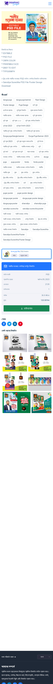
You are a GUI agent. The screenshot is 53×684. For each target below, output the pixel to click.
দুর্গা (25, 183)
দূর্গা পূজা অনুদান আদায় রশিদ (25, 141)
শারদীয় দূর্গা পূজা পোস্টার (10, 146)
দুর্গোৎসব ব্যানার (7, 110)
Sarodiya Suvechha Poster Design (17, 240)
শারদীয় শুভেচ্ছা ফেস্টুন (27, 146)
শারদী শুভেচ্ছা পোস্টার (21, 214)
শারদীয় (41, 167)
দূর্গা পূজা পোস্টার (43, 152)
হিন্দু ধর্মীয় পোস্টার (42, 178)
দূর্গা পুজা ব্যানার (37, 115)
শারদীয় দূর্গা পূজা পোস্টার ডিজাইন (12, 131)
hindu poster (38, 162)
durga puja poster (10, 203)
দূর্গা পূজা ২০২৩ (16, 121)
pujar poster (8, 193)
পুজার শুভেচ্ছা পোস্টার (9, 224)
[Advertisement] (27, 638)
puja (5, 162)
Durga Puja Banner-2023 (38, 136)
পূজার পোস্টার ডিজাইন (24, 188)
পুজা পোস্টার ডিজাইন (36, 183)
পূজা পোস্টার (24, 172)
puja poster (15, 162)
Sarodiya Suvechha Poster (14, 235)
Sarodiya (24, 229)
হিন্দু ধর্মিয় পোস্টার (8, 178)
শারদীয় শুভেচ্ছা (7, 167)
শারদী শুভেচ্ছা (7, 214)
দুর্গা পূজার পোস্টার (8, 188)
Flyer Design (40, 100)
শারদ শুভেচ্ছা (31, 152)
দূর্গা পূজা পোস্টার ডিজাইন (32, 121)
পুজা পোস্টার (35, 172)
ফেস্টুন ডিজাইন (29, 219)
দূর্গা (40, 146)
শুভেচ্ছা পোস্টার (7, 157)
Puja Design (23, 105)
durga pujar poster (10, 198)
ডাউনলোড (27, 308)
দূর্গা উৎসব (40, 141)
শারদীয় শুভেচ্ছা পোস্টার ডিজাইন (25, 167)
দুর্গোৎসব (36, 157)
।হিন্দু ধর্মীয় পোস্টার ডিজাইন (11, 183)
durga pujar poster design (33, 198)
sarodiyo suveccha (10, 209)
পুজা (15, 172)
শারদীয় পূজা (6, 172)
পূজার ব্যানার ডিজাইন (36, 110)
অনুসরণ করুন (23, 255)
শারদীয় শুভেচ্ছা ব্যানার (22, 115)
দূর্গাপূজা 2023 (7, 126)
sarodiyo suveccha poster (33, 209)
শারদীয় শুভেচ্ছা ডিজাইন (10, 229)
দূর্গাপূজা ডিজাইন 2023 (23, 126)
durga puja (7, 100)
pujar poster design (25, 193)
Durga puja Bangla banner (13, 136)
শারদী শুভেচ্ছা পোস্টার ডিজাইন (12, 219)
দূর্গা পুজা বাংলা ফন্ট (17, 152)
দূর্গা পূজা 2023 (7, 141)
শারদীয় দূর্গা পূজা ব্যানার (33, 131)
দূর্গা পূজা (5, 121)
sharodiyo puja (40, 203)
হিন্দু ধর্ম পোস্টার (42, 219)
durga (46, 157)
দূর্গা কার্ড (5, 152)
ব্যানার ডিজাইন (39, 188)
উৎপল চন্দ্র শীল (15, 251)
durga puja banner (23, 100)
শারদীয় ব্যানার (7, 115)
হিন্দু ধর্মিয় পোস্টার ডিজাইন (24, 178)
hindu (27, 162)
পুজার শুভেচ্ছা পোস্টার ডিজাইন (28, 224)
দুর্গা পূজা (35, 105)
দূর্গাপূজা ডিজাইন (21, 110)
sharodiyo (26, 203)
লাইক (14, 255)
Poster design (8, 105)
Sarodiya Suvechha (40, 229)
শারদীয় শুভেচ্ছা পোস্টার (23, 157)
